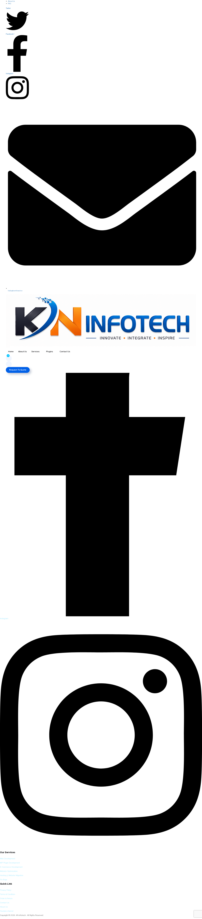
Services (35, 351)
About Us (22, 351)
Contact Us (65, 351)
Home (11, 351)
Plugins (49, 351)
